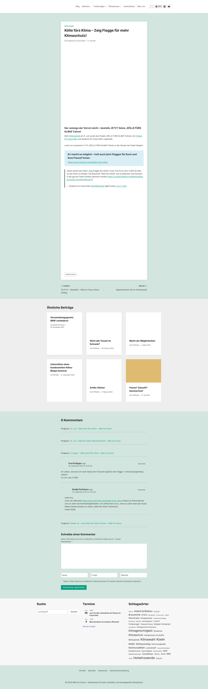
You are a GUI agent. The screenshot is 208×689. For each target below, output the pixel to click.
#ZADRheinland (97, 186)
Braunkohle (134, 614)
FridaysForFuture (147, 624)
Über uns (141, 6)
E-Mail (94, 575)
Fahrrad (138, 621)
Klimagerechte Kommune (146, 627)
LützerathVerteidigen (163, 648)
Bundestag (151, 615)
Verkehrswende (144, 658)
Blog (78, 6)
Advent (131, 611)
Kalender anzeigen (89, 626)
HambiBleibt (132, 627)
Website (124, 575)
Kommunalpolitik (159, 644)
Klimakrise (158, 631)
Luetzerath (151, 648)
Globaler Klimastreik (162, 624)
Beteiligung (69, 26)
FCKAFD (157, 621)
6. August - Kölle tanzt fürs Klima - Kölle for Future (92, 453)
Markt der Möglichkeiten (142, 341)
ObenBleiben (147, 654)
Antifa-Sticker (97, 387)
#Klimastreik (74, 136)
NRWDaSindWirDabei (135, 654)
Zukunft (159, 658)
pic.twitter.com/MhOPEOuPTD (80, 180)
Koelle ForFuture (59, 325)
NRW (165, 651)
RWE (169, 654)
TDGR (130, 658)
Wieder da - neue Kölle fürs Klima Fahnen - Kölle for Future (95, 523)
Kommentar (66, 542)
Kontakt (82, 671)
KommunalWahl (137, 647)
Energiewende (146, 618)
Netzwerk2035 (157, 651)
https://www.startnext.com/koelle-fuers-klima (88, 162)
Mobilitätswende (135, 651)
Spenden (92, 671)
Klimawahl (148, 639)
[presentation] (104, 324)
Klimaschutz (136, 635)
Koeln (160, 639)
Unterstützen (129, 6)
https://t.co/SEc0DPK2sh (118, 177)
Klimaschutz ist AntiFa (154, 635)
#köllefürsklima (136, 177)
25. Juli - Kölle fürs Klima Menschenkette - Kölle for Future (95, 441)
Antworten (141, 464)
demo (167, 615)
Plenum (157, 654)
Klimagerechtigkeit (141, 630)
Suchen (74, 612)
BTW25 (144, 615)
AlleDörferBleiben (143, 611)
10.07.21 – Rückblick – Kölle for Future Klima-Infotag (80, 289)
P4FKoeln (96, 348)
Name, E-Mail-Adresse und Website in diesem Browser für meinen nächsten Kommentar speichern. (102, 581)
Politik (163, 654)
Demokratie (134, 618)
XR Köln (56, 375)
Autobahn (157, 611)
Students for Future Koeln (76, 41)
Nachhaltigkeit (147, 651)
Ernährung (132, 621)
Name (64, 575)
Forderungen (134, 624)
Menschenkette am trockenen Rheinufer (104, 622)
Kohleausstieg (143, 644)
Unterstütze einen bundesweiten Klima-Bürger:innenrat (61, 367)
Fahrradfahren (147, 621)
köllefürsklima (70, 274)
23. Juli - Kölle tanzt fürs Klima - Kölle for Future (91, 429)
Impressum (103, 671)
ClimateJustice (160, 615)
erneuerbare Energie (159, 618)
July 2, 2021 (121, 186)
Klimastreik (134, 639)
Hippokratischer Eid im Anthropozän (131, 288)
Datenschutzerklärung (119, 671)
